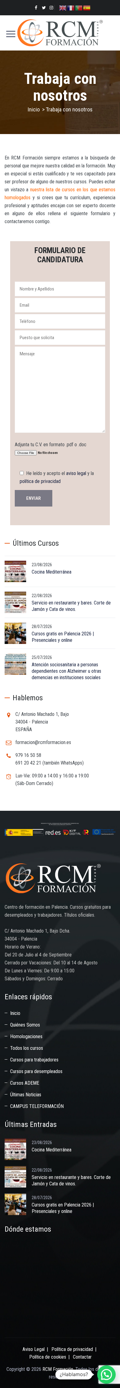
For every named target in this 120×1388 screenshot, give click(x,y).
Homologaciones (26, 1036)
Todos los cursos (26, 1048)
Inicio (34, 109)
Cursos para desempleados (36, 1071)
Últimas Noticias (25, 1095)
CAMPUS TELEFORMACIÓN (37, 1106)
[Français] (71, 7)
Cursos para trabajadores (34, 1060)
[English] (63, 7)
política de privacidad (40, 481)
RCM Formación (57, 1369)
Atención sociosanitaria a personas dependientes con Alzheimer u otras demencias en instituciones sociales (66, 671)
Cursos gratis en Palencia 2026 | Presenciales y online (63, 637)
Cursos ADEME (24, 1083)
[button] (106, 1374)
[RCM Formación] (60, 33)
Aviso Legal (33, 1349)
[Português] (79, 7)
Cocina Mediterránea (51, 572)
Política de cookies (47, 1357)
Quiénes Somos (25, 1025)
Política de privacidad (72, 1349)
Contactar (82, 1357)
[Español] (87, 7)
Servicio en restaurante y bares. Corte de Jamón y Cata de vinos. (71, 606)
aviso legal (76, 473)
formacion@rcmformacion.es (43, 742)
